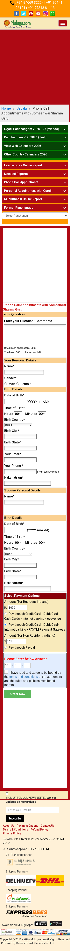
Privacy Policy (12, 833)
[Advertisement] (35, 66)
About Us (8, 825)
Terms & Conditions (15, 829)
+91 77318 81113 (41, 8)
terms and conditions (23, 676)
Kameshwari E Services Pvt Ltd (35, 943)
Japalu (22, 108)
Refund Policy (39, 829)
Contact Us (47, 825)
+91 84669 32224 (30, 2)
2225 (47, 839)
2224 (39, 839)
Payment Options (27, 825)
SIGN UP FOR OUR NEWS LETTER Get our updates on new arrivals (31, 799)
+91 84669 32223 (24, 839)
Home (6, 108)
